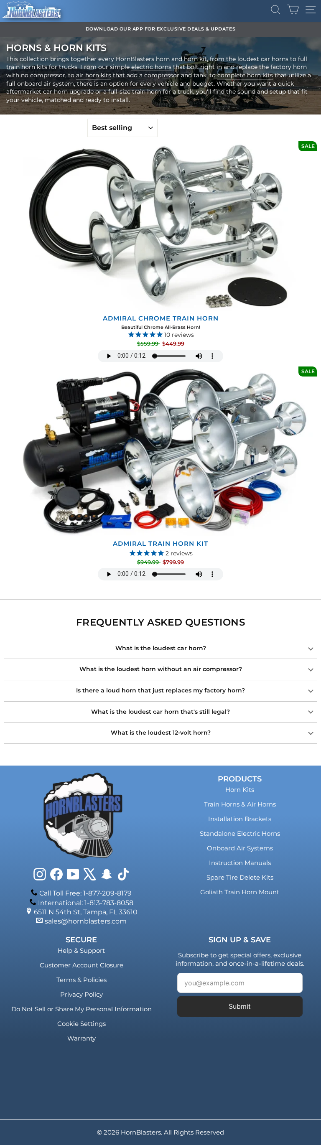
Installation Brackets (239, 819)
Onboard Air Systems (240, 848)
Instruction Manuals (240, 863)
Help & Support (81, 950)
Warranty (81, 1038)
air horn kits (93, 75)
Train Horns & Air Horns (240, 804)
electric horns (151, 67)
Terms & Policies (81, 980)
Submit (240, 1006)
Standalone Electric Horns (240, 833)
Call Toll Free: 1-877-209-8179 (85, 893)
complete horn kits (245, 75)
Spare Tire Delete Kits (239, 877)
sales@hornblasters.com (86, 921)
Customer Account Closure (81, 965)
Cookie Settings (81, 1024)
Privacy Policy (81, 994)
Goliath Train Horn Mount (239, 892)
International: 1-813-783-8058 (85, 903)
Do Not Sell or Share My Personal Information (81, 1009)
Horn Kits (239, 790)
